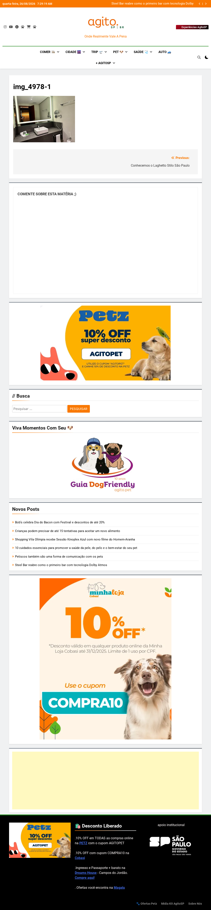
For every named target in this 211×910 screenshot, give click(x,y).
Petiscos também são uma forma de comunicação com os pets (59, 556)
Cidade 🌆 (73, 52)
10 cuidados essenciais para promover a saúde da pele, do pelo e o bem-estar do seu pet (76, 548)
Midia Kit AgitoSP (172, 903)
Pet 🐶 (118, 52)
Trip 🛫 (97, 52)
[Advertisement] (105, 780)
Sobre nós (195, 903)
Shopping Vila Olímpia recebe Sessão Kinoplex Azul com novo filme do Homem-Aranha (75, 539)
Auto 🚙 (164, 52)
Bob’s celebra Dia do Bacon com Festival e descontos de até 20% (60, 522)
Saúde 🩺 (141, 52)
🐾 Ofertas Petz (146, 903)
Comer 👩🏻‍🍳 (47, 52)
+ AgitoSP (103, 63)
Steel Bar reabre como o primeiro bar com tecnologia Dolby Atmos (152, 3)
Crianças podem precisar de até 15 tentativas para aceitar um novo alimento (67, 531)
